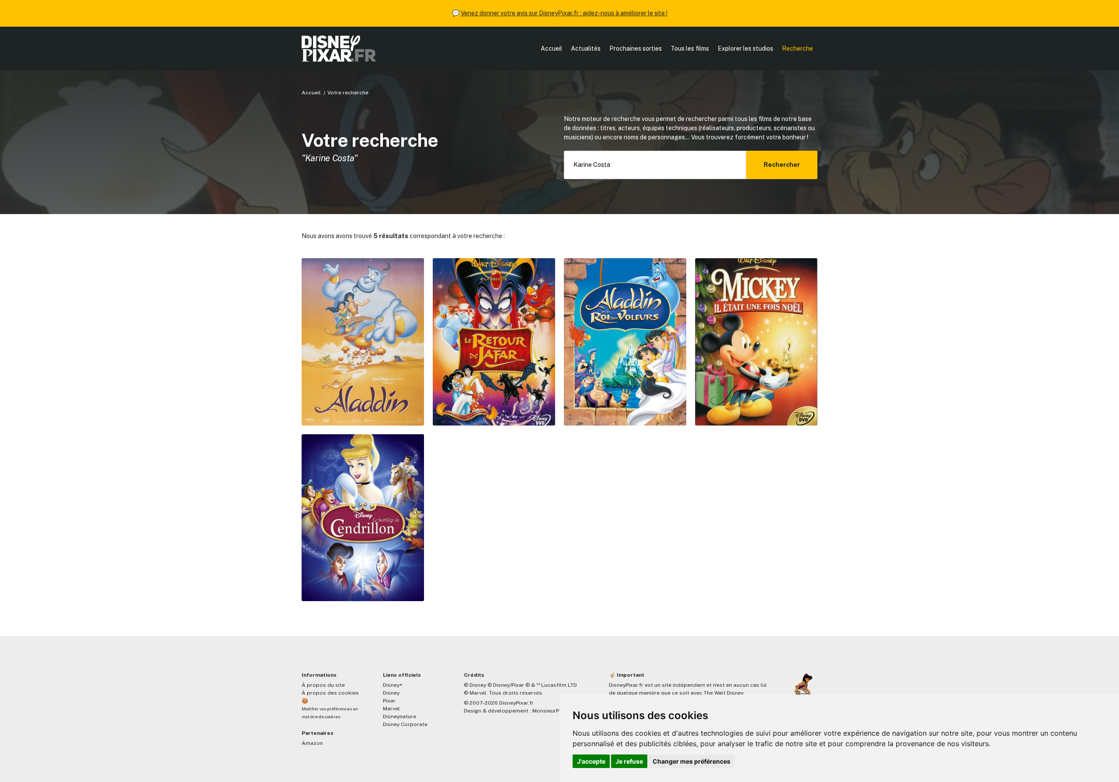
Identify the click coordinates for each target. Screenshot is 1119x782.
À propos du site (323, 685)
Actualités (586, 48)
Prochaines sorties (635, 48)
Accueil (551, 48)
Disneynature (399, 716)
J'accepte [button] (591, 761)
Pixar (389, 701)
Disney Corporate (405, 724)
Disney (391, 693)
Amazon (312, 743)
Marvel (391, 709)
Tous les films (690, 48)
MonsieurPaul (549, 711)
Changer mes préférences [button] (691, 761)
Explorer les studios (745, 48)
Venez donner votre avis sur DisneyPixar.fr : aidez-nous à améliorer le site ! (564, 13)
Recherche (797, 48)
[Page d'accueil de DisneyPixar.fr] (339, 48)
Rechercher (782, 164)
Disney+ (393, 685)
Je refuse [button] (629, 761)
